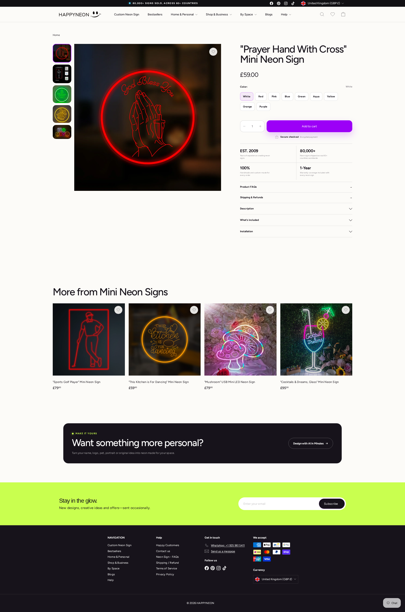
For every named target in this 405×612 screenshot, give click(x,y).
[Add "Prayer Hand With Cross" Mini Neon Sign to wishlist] (213, 52)
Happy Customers (167, 545)
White (246, 96)
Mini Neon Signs (133, 292)
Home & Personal (182, 14)
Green (301, 96)
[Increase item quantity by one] (260, 126)
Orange (247, 106)
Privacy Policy (165, 574)
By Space (247, 14)
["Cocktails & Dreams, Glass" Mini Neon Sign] (316, 348)
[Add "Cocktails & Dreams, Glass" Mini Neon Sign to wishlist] (346, 310)
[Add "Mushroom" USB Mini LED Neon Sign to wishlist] (270, 310)
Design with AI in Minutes (308, 443)
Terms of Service (166, 568)
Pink (274, 96)
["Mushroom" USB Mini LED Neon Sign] (240, 348)
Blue (287, 96)
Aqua (316, 96)
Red (260, 96)
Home (56, 35)
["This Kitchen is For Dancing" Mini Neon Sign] (165, 348)
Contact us (163, 551)
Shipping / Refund (167, 562)
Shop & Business (217, 14)
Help (284, 14)
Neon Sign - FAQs (167, 556)
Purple (263, 106)
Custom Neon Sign (126, 14)
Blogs (269, 14)
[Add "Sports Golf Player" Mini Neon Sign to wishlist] (118, 310)
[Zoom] (147, 117)
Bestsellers (155, 14)
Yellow (331, 96)
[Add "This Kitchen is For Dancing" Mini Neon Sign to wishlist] (194, 310)
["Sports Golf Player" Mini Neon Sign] (89, 348)
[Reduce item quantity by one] (244, 126)
